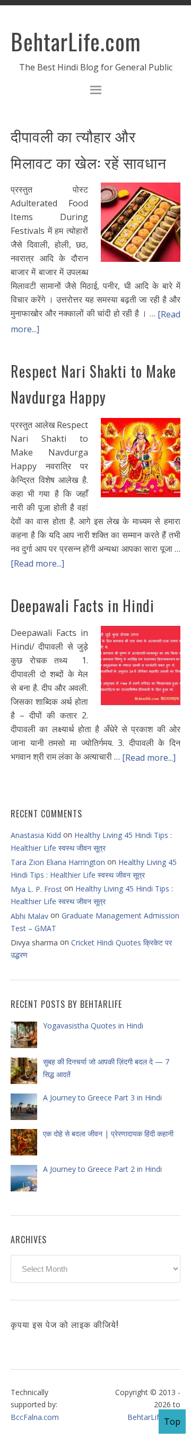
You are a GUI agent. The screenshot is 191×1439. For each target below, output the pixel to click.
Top (172, 1421)
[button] (95, 91)
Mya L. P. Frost (36, 889)
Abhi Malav (29, 915)
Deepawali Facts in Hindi (82, 605)
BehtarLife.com (76, 41)
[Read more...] (37, 563)
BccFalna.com (35, 1416)
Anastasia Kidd (36, 835)
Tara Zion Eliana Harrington (58, 862)
